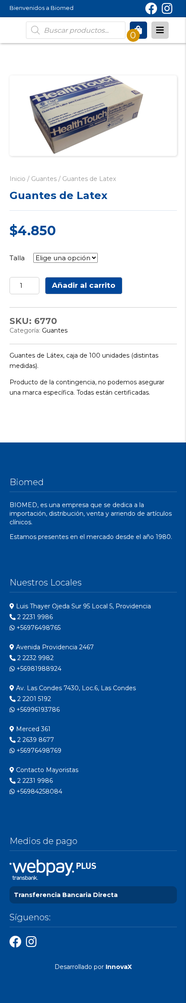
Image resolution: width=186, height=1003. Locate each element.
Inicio (18, 179)
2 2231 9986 (34, 617)
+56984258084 (38, 791)
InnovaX (119, 967)
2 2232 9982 (35, 658)
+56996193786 (37, 709)
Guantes (44, 179)
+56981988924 (38, 669)
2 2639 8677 (35, 740)
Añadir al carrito (83, 285)
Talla (17, 258)
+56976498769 (38, 750)
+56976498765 (38, 628)
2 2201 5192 (33, 699)
